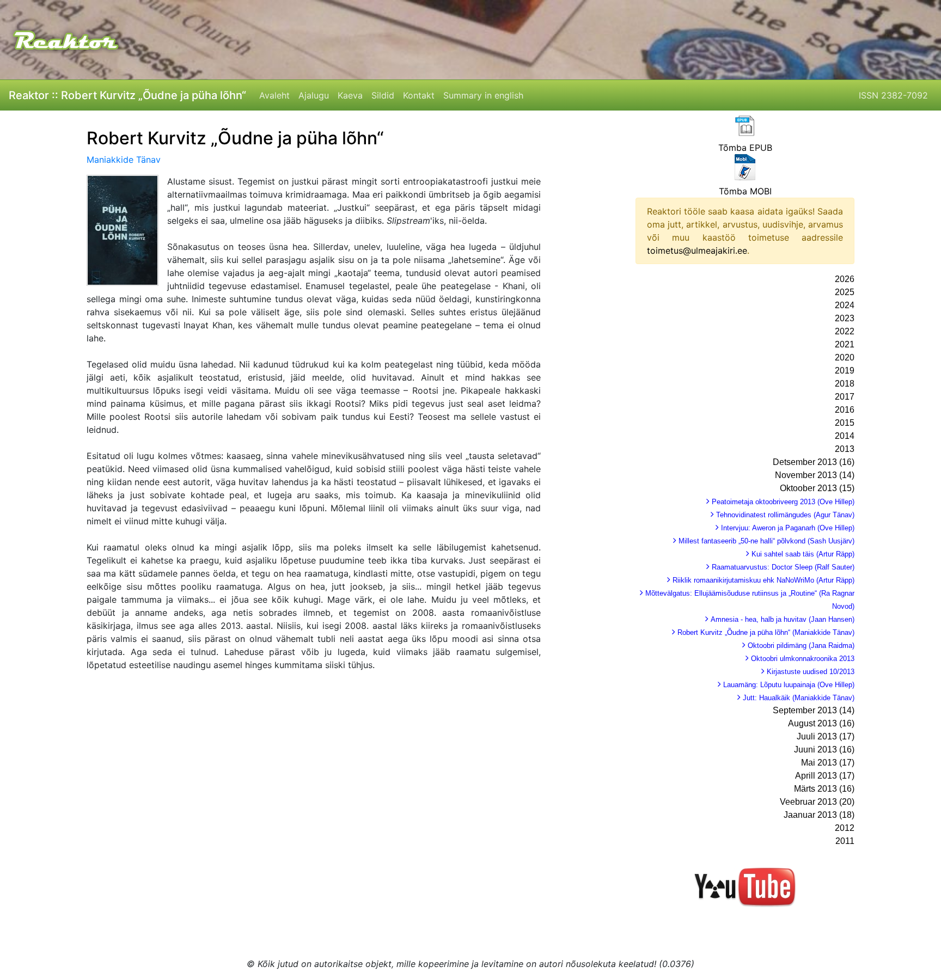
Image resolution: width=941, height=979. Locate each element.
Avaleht (274, 95)
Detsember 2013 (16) (813, 462)
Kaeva (350, 95)
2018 (844, 383)
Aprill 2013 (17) (824, 775)
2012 (844, 828)
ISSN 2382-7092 (893, 95)
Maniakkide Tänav (124, 159)
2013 (844, 449)
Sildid (382, 95)
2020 (844, 357)
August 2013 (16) (821, 723)
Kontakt (419, 95)
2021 (844, 344)
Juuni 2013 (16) (824, 749)
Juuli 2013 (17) (825, 736)
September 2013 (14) (813, 710)
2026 (844, 279)
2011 (844, 841)
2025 (844, 292)
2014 (844, 435)
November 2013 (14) (814, 475)
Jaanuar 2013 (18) (819, 814)
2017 (844, 396)
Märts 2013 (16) (824, 788)
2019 (844, 370)
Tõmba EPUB (745, 147)
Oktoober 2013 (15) (817, 488)
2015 (844, 422)
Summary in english (483, 95)
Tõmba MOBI (745, 191)
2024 (844, 305)
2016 (844, 409)
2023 (844, 318)
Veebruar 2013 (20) (817, 801)
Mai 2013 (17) (827, 762)
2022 (844, 331)
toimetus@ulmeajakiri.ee (697, 250)
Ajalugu (313, 95)
